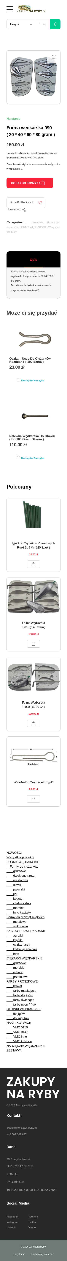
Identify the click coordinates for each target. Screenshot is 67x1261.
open (53, 57)
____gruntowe (34, 222)
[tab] (33, 260)
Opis (33, 260)
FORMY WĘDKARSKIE (33, 227)
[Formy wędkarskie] (31, 8)
